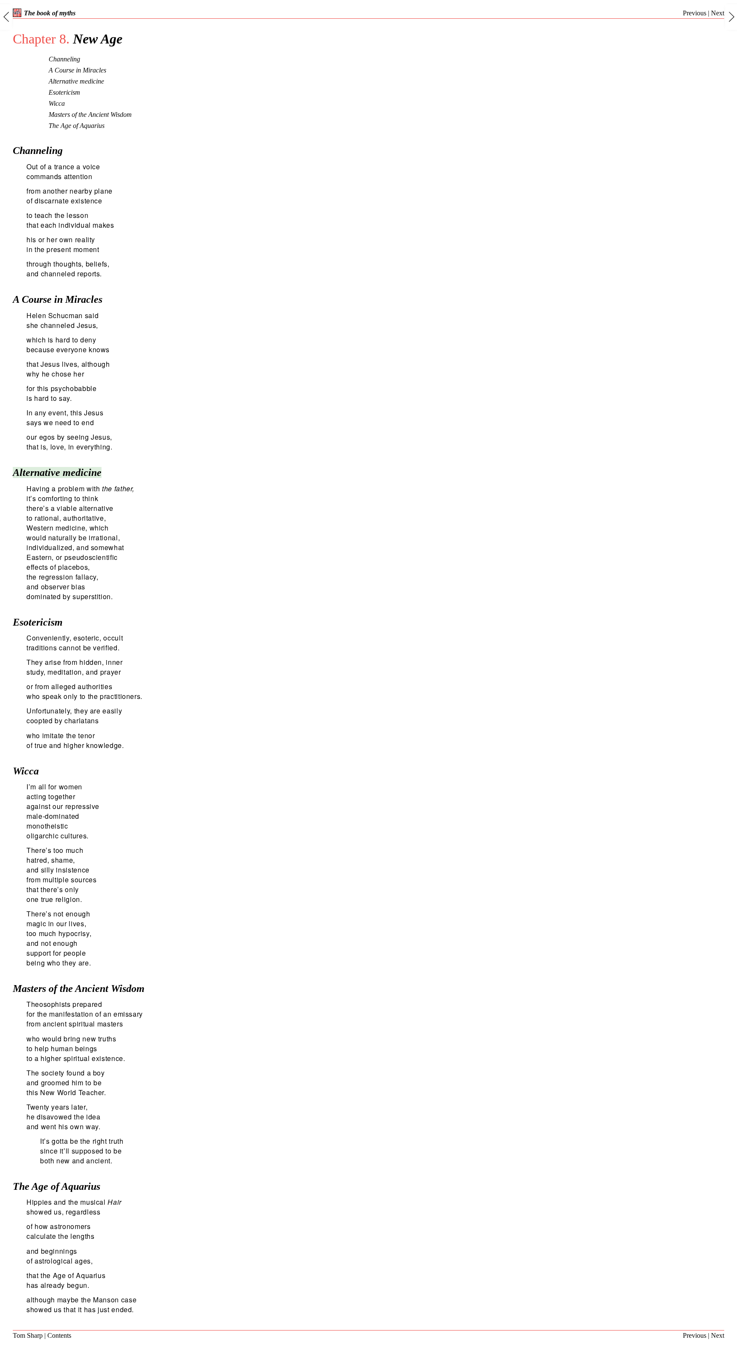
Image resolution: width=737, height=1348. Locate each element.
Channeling (64, 59)
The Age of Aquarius (76, 125)
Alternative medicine (76, 81)
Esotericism (64, 92)
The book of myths (49, 13)
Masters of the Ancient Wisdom (90, 114)
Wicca (57, 103)
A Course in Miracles (77, 70)
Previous (694, 13)
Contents (59, 1335)
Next (717, 13)
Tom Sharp (28, 1335)
